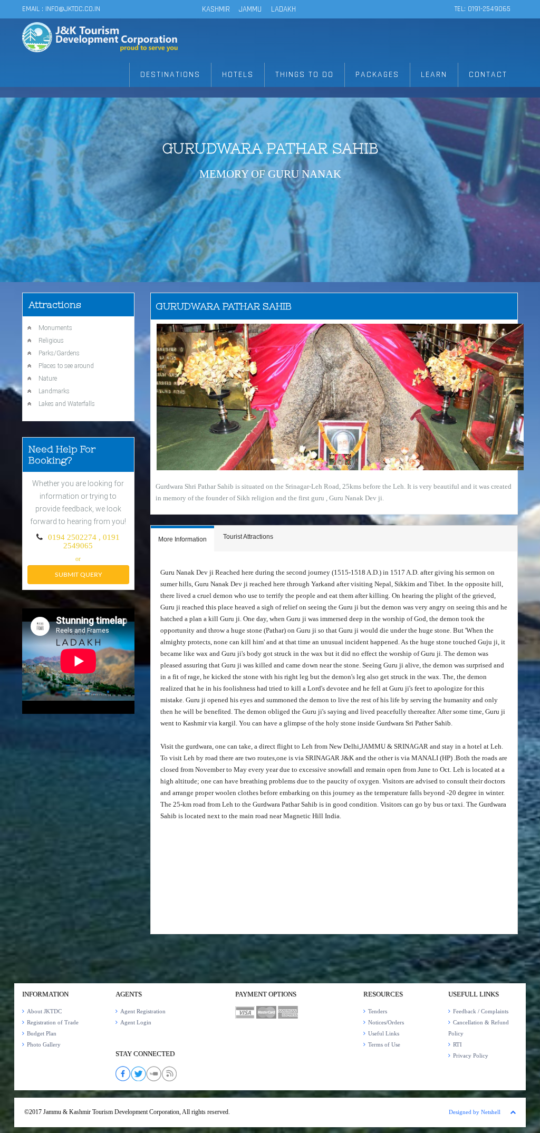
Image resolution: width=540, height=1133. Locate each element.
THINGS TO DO (304, 74)
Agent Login (135, 1022)
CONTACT (488, 74)
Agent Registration (143, 1011)
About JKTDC (44, 1011)
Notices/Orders (386, 1022)
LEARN (434, 74)
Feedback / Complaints (480, 1011)
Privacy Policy (470, 1055)
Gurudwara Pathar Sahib (270, 148)
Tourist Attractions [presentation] (248, 536)
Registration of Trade (53, 1022)
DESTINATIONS (170, 74)
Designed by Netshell (474, 1112)
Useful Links (383, 1033)
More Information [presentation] (182, 539)
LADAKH (283, 9)
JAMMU (251, 9)
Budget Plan (41, 1033)
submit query (78, 575)
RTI (457, 1044)
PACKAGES (377, 74)
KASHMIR (216, 9)
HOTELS (238, 74)
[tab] (182, 538)
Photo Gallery (44, 1044)
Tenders (377, 1011)
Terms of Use (384, 1044)
